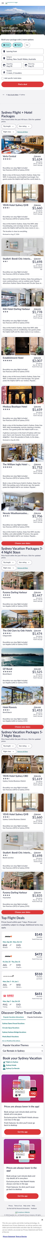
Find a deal (22, 84)
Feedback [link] (34, 1208)
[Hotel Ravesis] (22, 714)
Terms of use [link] (18, 1205)
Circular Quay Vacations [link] (10, 1028)
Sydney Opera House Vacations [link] (13, 1023)
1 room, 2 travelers (14, 73)
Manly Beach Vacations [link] (10, 1036)
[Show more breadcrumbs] (3, 95)
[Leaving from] (22, 51)
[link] (22, 1062)
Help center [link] (26, 1205)
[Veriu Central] (22, 168)
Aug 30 (9, 66)
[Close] (42, 1219)
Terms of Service (21, 1236)
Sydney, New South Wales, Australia (21, 59)
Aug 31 (31, 66)
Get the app (22, 1132)
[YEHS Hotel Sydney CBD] (22, 782)
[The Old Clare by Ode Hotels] (22, 637)
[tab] (13, 1017)
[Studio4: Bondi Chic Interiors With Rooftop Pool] (22, 271)
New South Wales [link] (13, 94)
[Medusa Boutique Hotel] (22, 423)
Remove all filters (22, 132)
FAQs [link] (33, 1205)
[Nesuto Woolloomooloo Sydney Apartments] (22, 525)
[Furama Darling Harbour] (22, 599)
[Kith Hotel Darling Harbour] (22, 321)
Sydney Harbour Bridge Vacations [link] (14, 1032)
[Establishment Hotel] (22, 370)
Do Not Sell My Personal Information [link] (18, 1208)
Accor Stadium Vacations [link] (11, 1041)
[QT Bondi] (22, 675)
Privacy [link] (11, 1205)
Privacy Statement (9, 1236)
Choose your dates (22, 543)
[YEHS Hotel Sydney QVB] (22, 219)
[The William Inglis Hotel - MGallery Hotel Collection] (22, 476)
